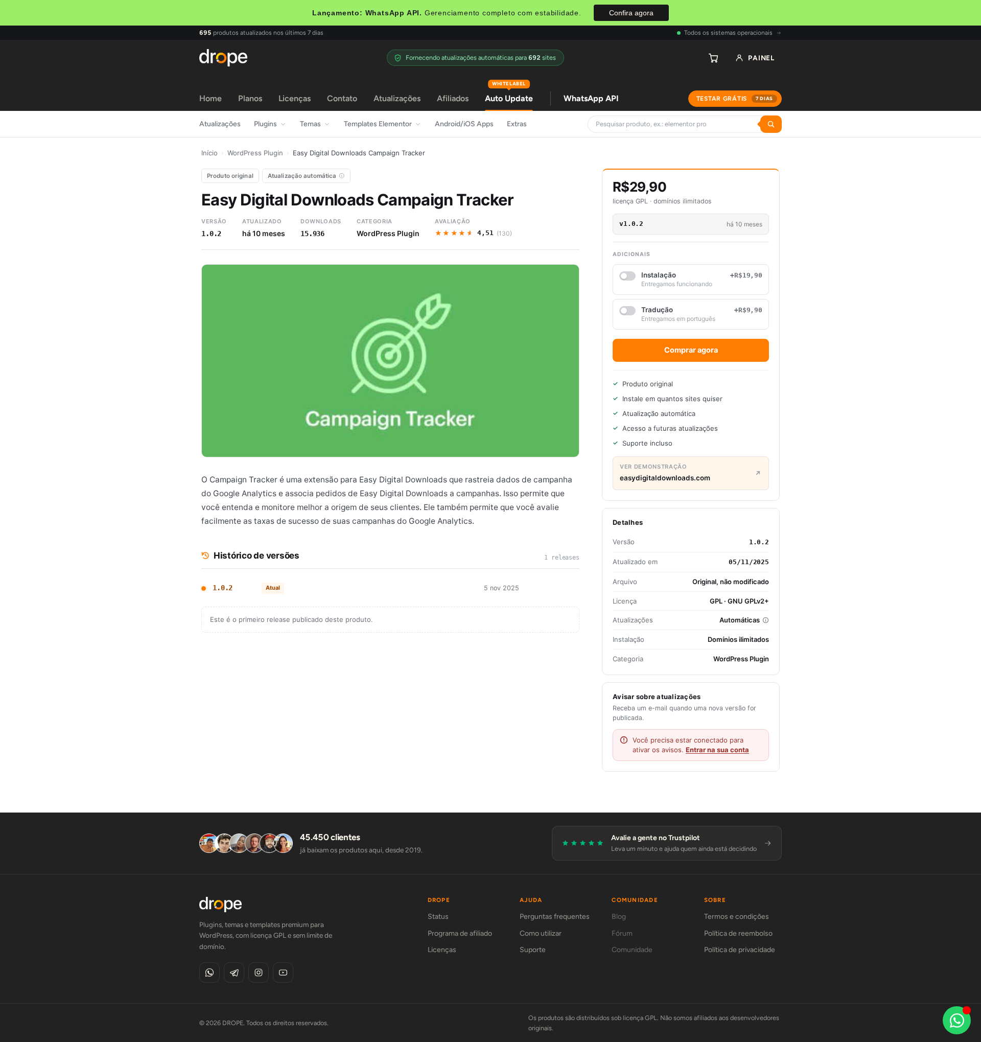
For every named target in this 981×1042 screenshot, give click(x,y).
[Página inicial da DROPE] (223, 57)
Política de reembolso (738, 933)
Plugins (265, 124)
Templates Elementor (378, 124)
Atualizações (397, 98)
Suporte (533, 949)
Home (210, 98)
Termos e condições (736, 916)
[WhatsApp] (209, 972)
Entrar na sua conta (717, 750)
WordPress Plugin (255, 153)
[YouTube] (283, 972)
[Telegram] (234, 972)
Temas (310, 124)
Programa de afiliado (460, 933)
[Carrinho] (713, 58)
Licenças (294, 98)
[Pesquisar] (771, 124)
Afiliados (453, 98)
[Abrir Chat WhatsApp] (957, 1020)
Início (209, 153)
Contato (342, 98)
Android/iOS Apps (464, 124)
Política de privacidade (739, 949)
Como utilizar (541, 933)
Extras (517, 124)
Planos (250, 98)
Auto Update (509, 94)
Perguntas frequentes (555, 916)
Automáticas (739, 620)
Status (438, 916)
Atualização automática (302, 175)
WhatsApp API (591, 98)
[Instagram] (258, 972)
